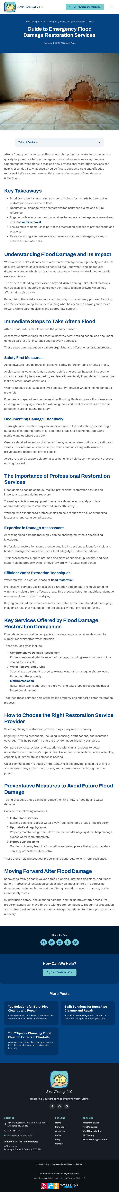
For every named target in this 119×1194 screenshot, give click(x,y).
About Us (60, 1131)
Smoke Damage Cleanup (95, 1139)
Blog (35, 21)
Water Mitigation (91, 1123)
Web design (39, 1178)
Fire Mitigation (90, 1127)
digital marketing (56, 1178)
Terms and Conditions (62, 1164)
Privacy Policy (43, 1164)
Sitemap (78, 1164)
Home (28, 21)
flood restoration (62, 580)
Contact (59, 1144)
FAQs (58, 1135)
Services (59, 1127)
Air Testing (88, 1135)
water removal (31, 222)
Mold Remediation (22, 681)
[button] (111, 7)
